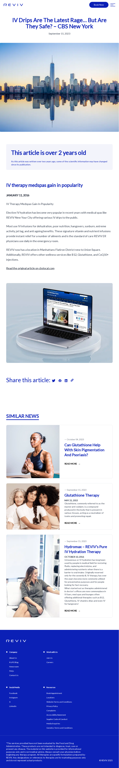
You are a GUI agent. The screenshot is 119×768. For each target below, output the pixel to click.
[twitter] (55, 380)
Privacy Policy (52, 706)
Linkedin (12, 706)
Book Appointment (54, 693)
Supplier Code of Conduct (56, 719)
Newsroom (14, 666)
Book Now (99, 4)
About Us (13, 658)
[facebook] (62, 380)
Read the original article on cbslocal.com (30, 268)
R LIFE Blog (13, 662)
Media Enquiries (53, 723)
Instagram (13, 697)
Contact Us (13, 675)
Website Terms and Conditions (59, 702)
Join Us (49, 658)
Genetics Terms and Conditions (59, 728)
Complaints (51, 710)
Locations (50, 697)
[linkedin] (68, 380)
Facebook (13, 693)
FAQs (11, 671)
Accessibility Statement (56, 715)
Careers (49, 662)
